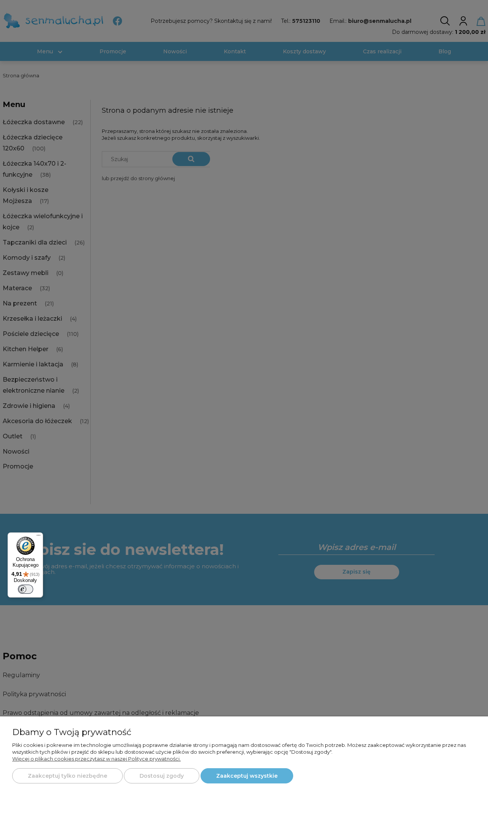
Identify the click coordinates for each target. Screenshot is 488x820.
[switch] (25, 589)
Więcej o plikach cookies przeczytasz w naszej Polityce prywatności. (96, 759)
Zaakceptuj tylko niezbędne (67, 775)
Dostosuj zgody (162, 775)
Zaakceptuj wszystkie (247, 775)
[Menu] (38, 537)
